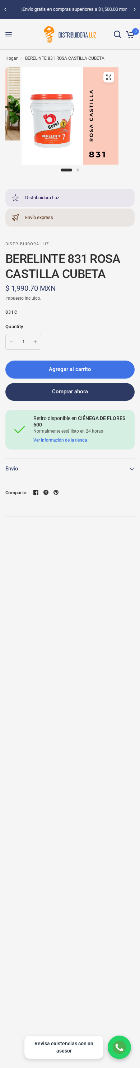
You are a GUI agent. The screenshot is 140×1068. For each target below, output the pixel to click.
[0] (129, 34)
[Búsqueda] (117, 34)
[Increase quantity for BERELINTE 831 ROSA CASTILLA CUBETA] (35, 341)
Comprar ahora (70, 391)
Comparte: (16, 492)
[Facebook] (36, 492)
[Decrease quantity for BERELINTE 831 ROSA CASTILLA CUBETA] (11, 341)
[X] (46, 492)
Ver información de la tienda (60, 440)
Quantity (14, 326)
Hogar (11, 58)
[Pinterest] (56, 492)
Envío (11, 468)
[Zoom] (108, 77)
